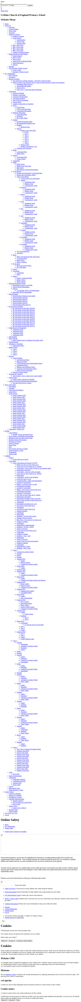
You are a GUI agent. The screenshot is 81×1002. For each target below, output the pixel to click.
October (23, 230)
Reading (19, 125)
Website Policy (9, 911)
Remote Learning (14, 79)
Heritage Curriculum (19, 95)
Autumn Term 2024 (23, 756)
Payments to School (15, 441)
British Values (13, 347)
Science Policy (21, 159)
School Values (9, 792)
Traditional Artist (29, 182)
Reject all (4, 941)
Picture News (21, 88)
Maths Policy (21, 153)
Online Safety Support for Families (23, 379)
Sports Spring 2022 (19, 418)
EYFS (15, 105)
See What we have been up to (26, 509)
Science (15, 155)
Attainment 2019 (18, 333)
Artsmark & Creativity (16, 374)
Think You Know (10, 888)
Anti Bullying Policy (23, 360)
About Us (8, 25)
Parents (7, 431)
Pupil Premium (13, 294)
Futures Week (17, 102)
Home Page (4, 11)
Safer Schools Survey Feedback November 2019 (28, 340)
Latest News (12, 392)
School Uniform (14, 443)
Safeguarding (13, 337)
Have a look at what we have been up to (29, 500)
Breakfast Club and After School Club (20, 438)
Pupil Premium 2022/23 (20, 303)
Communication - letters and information (29, 481)
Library (11, 786)
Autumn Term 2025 (23, 751)
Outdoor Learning (14, 34)
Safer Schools (13, 338)
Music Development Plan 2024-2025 (28, 257)
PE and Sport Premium (16, 306)
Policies (15, 65)
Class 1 (15, 349)
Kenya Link (16, 804)
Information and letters (24, 470)
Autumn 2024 (21, 571)
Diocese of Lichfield (15, 795)
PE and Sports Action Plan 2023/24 (24, 312)
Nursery (11, 457)
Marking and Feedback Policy (26, 367)
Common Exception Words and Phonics (33, 580)
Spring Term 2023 (22, 769)
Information (20, 475)
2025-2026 (16, 774)
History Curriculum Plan (24, 278)
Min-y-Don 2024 (18, 47)
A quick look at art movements (30, 178)
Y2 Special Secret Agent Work (34, 625)
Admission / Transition (16, 344)
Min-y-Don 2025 (18, 49)
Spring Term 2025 (22, 758)
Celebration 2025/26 (19, 781)
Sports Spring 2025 (19, 402)
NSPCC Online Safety (12, 898)
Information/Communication (25, 525)
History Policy (21, 280)
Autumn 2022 (21, 610)
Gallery (23, 561)
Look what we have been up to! (26, 530)
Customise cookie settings (24, 941)
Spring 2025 (20, 577)
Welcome (12, 27)
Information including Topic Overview (29, 498)
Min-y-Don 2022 (18, 45)
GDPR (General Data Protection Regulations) (23, 381)
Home (7, 24)
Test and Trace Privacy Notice (22, 383)
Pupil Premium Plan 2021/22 (22, 305)
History (15, 276)
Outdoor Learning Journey (21, 52)
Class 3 (15, 353)
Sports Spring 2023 (19, 413)
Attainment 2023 (18, 331)
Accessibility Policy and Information (28, 290)
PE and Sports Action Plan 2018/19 (24, 321)
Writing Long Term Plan (28, 130)
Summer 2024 (21, 600)
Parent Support (17, 56)
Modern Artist (28, 184)
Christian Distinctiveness (16, 799)
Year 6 (26, 143)
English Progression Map (24, 121)
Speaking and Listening (24, 148)
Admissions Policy (18, 345)
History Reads (21, 281)
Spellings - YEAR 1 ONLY (25, 527)
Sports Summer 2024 (19, 406)
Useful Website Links (27, 639)
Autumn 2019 (17, 783)
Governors (12, 77)
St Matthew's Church (15, 797)
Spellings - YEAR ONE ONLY (26, 516)
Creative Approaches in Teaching (23, 104)
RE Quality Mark (22, 118)
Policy (19, 274)
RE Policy (20, 116)
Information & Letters (23, 546)
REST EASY (17, 57)
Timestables (24, 644)
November (24, 237)
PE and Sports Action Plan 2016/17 (24, 324)
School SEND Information (21, 287)
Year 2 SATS (25, 601)
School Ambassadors (15, 776)
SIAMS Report (13, 342)
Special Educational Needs (17, 283)
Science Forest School (27, 607)
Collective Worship (15, 793)
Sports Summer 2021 (19, 422)
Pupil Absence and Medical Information (21, 436)
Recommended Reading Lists (26, 123)
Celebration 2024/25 (19, 779)
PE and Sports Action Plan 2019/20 (24, 319)
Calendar (11, 388)
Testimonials (12, 452)
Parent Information (11, 892)
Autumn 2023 (21, 589)
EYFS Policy (21, 107)
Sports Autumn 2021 (19, 420)
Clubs (10, 772)
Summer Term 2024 (23, 765)
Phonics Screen (25, 562)
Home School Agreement (24, 370)
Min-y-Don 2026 (18, 50)
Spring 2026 (20, 41)
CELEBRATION (26, 593)
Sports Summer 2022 (19, 417)
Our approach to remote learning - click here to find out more (32, 81)
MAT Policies (13, 75)
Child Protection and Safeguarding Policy (29, 363)
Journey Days (13, 806)
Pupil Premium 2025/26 (20, 297)
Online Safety (13, 377)
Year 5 (26, 141)
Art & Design (17, 171)
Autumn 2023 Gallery (27, 591)
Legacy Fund (17, 70)
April (22, 201)
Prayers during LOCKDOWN (22, 802)
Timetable (24, 648)
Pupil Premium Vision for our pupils (24, 296)
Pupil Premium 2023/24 (20, 301)
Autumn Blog (21, 40)
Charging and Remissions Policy (27, 369)
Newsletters (12, 386)
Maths (14, 150)
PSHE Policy (21, 164)
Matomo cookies (11, 974)
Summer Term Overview (24, 518)
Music (14, 255)
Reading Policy (25, 127)
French (15, 269)
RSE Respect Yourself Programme (27, 169)
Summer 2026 (21, 43)
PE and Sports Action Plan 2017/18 (24, 322)
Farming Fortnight (18, 93)
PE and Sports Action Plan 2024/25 (24, 310)
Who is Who (17, 59)
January (23, 180)
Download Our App (11, 813)
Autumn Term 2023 (23, 761)
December (24, 244)
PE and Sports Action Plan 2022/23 (24, 313)
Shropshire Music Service (25, 84)
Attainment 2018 (18, 335)
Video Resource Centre (16, 450)
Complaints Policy (22, 365)
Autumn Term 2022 (23, 767)
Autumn (19, 553)
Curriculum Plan (22, 114)
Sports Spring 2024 (19, 408)
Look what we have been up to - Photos (29, 466)
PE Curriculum (21, 267)
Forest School (17, 38)
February (23, 187)
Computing (16, 161)
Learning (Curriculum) (24, 482)
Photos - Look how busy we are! (27, 484)
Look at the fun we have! (20, 459)
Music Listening (22, 262)
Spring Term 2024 (22, 763)
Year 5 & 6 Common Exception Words (29, 749)
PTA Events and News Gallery (18, 449)
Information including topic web (27, 504)
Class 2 (15, 351)
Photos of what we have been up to (28, 465)
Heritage (11, 66)
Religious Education (19, 113)
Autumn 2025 (21, 559)
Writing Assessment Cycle (29, 146)
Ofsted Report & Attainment (17, 328)
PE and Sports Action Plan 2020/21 (24, 317)
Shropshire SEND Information (22, 292)
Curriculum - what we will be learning (28, 472)
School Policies (17, 358)
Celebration (20, 502)
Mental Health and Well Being (18, 54)
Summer (19, 557)
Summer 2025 (21, 582)
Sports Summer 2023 (19, 411)
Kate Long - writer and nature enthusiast (29, 89)
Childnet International (11, 904)
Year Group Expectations (20, 100)
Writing (19, 129)
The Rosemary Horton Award (18, 68)
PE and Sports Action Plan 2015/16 (24, 326)
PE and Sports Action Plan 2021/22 (24, 315)
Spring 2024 (20, 594)
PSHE (15, 162)
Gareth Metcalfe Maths (24, 86)
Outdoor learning (22, 511)
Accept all (12, 941)
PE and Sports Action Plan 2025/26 (24, 308)
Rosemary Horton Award (20, 72)
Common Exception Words (25, 552)
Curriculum (12, 91)
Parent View (12, 445)
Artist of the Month (23, 177)
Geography (16, 271)
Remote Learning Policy (20, 372)
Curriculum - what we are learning (27, 477)
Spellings (23, 616)
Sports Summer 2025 (19, 401)
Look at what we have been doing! (27, 541)
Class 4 (15, 354)
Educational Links (14, 788)
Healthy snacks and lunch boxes (23, 434)
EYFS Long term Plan (24, 109)
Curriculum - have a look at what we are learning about (34, 468)
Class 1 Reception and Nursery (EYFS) (25, 463)
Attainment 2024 (18, 329)
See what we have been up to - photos (28, 495)
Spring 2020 (16, 785)
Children (7, 456)
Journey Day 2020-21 (19, 808)
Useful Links (13, 454)
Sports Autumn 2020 (19, 425)
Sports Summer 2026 (19, 395)
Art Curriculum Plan (23, 251)
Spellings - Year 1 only (24, 548)
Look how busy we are (24, 479)
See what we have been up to (26, 505)
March (23, 194)
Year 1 (26, 134)
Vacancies (12, 33)
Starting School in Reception (18, 440)
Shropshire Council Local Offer (22, 285)
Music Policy (21, 260)
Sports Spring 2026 (19, 397)
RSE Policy (20, 168)
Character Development (20, 97)
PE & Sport (16, 264)
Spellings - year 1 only (24, 536)
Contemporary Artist (30, 185)
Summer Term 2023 (23, 770)
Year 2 (26, 136)
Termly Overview (22, 529)
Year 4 (26, 139)
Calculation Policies (19, 98)
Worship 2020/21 (18, 801)
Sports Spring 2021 (19, 424)
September (24, 223)
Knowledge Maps (26, 603)
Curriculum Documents (24, 111)
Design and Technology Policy (26, 175)
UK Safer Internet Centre (12, 895)
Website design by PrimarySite (14, 917)
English (15, 120)
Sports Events (13, 393)
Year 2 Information (26, 598)
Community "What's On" (16, 429)
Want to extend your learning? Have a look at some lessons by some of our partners (39, 82)
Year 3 (26, 137)
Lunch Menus (13, 433)
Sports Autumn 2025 (19, 399)
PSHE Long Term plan (24, 166)
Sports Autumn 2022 (19, 415)
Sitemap (7, 907)
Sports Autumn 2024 (19, 404)
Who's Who (12, 31)
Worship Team (13, 809)
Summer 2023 (21, 632)
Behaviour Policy (22, 361)
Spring (19, 555)
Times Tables (25, 681)
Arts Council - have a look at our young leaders (27, 376)
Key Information (10, 73)
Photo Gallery (25, 584)
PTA (10, 447)
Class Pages (12, 461)
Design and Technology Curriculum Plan (29, 173)
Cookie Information (11, 909)
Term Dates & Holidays (16, 390)
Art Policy (20, 253)
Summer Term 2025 (23, 760)
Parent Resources (18, 63)
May (22, 209)
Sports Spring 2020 (19, 427)
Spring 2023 (20, 621)
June (22, 216)
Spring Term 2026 (22, 753)
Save (18, 1000)
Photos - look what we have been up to (29, 489)
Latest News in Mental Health (22, 61)
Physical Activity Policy (24, 265)
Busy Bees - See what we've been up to (29, 520)
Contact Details (13, 29)
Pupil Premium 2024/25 (20, 299)
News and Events (10, 385)
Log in (7, 815)
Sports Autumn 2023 (19, 409)
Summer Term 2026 (23, 754)
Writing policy (25, 145)
